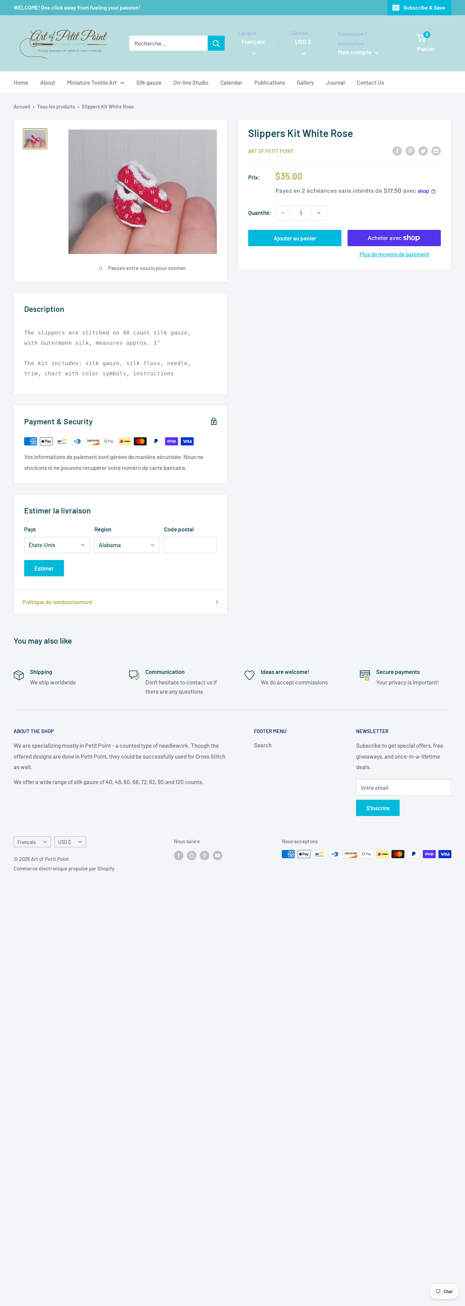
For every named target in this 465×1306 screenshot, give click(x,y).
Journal (335, 82)
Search (263, 745)
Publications (269, 82)
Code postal (179, 529)
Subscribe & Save (424, 7)
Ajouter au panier (295, 238)
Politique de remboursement (57, 601)
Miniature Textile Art (92, 82)
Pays (30, 529)
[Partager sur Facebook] (397, 150)
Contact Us (370, 82)
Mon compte (355, 52)
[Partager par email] (436, 150)
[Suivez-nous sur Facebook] (178, 855)
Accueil (22, 106)
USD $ (64, 842)
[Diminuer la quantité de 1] (283, 213)
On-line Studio (190, 82)
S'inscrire (377, 807)
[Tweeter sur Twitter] (423, 150)
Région (102, 529)
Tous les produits (56, 106)
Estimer (44, 568)
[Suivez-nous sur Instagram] (191, 855)
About (47, 82)
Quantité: (259, 212)
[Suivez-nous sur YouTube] (217, 855)
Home (21, 82)
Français (26, 842)
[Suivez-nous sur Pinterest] (204, 855)
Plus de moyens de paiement (394, 254)
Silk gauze (148, 82)
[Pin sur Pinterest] (410, 150)
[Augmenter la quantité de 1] (319, 213)
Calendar (231, 82)
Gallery (305, 82)
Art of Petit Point (271, 151)
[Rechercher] (216, 43)
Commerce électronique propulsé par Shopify (64, 868)
